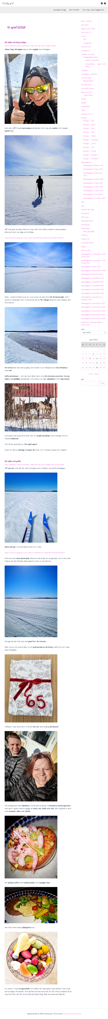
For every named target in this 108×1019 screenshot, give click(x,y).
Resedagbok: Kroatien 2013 (94, 198)
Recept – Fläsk (89, 136)
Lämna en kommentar (23, 45)
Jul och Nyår (86, 78)
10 (83, 359)
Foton (42, 45)
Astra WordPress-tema (71, 1014)
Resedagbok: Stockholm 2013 (93, 307)
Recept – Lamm (89, 143)
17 (83, 363)
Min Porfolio (74, 10)
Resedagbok (86, 162)
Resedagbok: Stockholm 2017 (93, 315)
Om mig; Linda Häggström (93, 10)
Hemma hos (86, 47)
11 (86, 359)
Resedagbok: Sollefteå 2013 (92, 278)
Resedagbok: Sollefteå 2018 (92, 286)
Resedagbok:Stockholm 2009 (93, 318)
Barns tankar (86, 21)
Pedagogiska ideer (90, 57)
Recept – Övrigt (89, 151)
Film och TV (86, 32)
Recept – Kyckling (90, 140)
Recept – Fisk (88, 132)
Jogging (84, 70)
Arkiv (83, 329)
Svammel (85, 217)
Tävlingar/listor (87, 221)
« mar (90, 374)
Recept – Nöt (88, 147)
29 (101, 367)
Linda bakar (88, 95)
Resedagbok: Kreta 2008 (93, 179)
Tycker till (85, 239)
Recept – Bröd (89, 125)
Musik (83, 99)
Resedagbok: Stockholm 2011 (93, 303)
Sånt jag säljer (89, 231)
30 (104, 367)
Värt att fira (86, 250)
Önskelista (85, 106)
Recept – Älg (88, 121)
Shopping (85, 213)
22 (100, 363)
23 (104, 363)
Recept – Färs (89, 128)
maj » (96, 374)
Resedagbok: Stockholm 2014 (93, 311)
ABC (82, 202)
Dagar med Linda (35, 45)
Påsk (83, 110)
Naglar (83, 103)
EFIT (85, 39)
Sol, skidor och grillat (13, 461)
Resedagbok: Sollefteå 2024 (92, 289)
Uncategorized (87, 243)
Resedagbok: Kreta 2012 (93, 183)
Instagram (48, 45)
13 (93, 359)
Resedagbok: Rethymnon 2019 (93, 271)
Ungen (83, 247)
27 (93, 367)
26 (90, 367)
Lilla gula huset (87, 88)
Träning (53, 45)
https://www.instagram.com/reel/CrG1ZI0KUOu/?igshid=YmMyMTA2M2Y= (34, 238)
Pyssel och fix (86, 114)
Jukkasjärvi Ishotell (89, 74)
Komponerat (86, 85)
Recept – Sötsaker (91, 159)
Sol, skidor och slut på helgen (15, 42)
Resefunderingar (88, 210)
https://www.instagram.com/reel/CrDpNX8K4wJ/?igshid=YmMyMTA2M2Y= (35, 553)
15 (100, 359)
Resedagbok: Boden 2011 (93, 165)
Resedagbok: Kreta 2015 (93, 187)
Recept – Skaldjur (90, 155)
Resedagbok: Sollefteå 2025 (92, 293)
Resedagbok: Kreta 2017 (93, 194)
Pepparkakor (88, 81)
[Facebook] (102, 3)
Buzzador (85, 25)
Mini (82, 206)
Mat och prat (55, 464)
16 (104, 359)
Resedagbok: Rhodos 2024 (92, 274)
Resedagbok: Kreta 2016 (93, 191)
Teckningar (85, 225)
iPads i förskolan (92, 60)
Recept (84, 118)
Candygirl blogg (59, 10)
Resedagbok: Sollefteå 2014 (92, 282)
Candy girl (7, 3)
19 (90, 363)
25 (86, 367)
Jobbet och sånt (88, 54)
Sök (82, 379)
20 (93, 363)
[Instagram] (105, 3)
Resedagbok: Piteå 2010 (90, 267)
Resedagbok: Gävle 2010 (93, 169)
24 (83, 367)
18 (86, 363)
